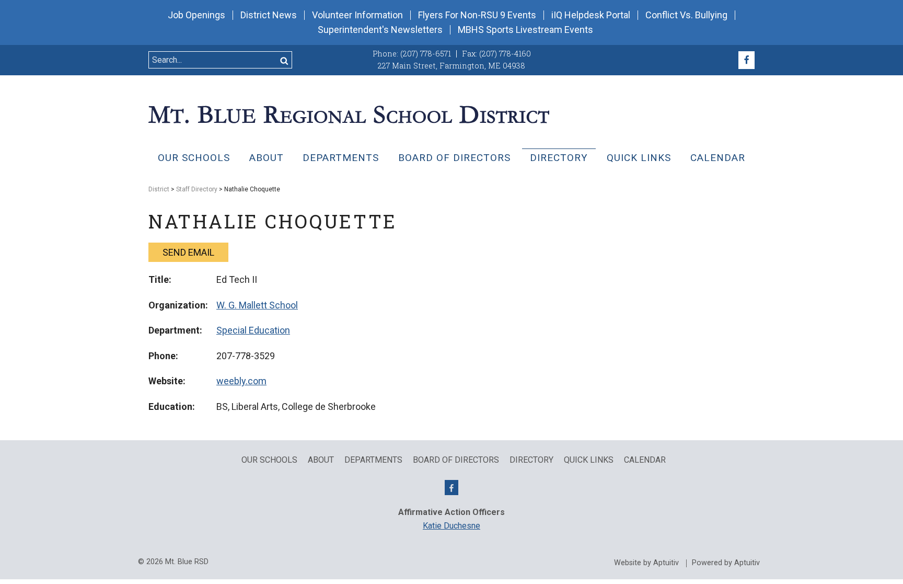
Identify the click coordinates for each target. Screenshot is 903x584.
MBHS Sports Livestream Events (525, 30)
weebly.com (241, 380)
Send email (188, 252)
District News (268, 15)
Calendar (717, 158)
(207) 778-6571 (425, 54)
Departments (341, 158)
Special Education (253, 330)
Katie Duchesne (451, 526)
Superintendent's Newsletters (380, 30)
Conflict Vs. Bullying (686, 15)
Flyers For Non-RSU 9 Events (477, 15)
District (158, 189)
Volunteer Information (357, 15)
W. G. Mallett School (257, 305)
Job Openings (196, 15)
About (266, 158)
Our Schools (194, 158)
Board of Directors (454, 158)
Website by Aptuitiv (646, 563)
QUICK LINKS (639, 158)
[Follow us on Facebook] (746, 60)
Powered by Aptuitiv (726, 563)
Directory (559, 158)
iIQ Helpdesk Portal (590, 15)
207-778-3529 (245, 355)
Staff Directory (196, 189)
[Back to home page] (348, 113)
